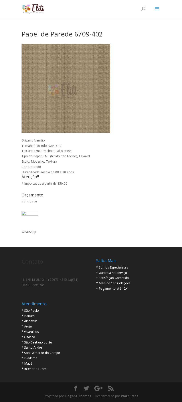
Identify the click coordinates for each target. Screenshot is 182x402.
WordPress (129, 396)
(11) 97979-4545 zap (58, 279)
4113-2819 (29, 202)
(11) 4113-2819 (32, 279)
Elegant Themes (78, 396)
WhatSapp (29, 232)
